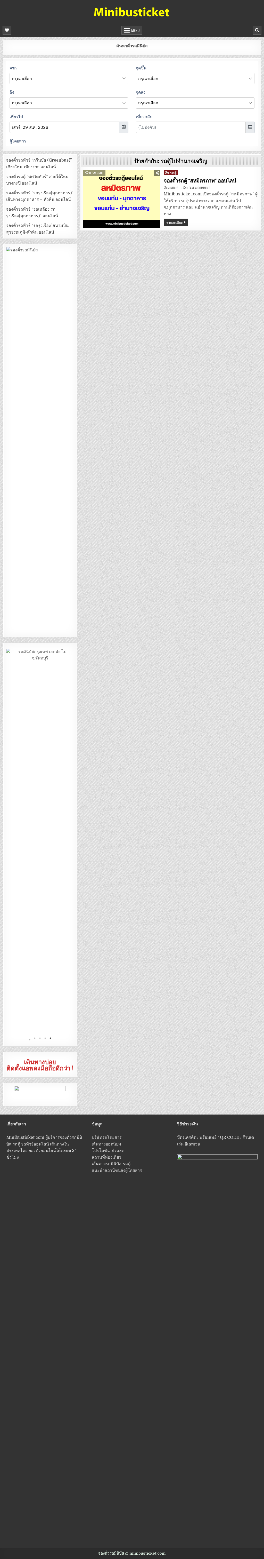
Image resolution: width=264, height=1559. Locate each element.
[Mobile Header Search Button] (257, 30)
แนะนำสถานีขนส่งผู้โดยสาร (117, 1170)
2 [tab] (34, 1039)
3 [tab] (40, 1039)
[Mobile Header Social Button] (7, 30)
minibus (173, 187)
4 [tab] (45, 1039)
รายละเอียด (174, 222)
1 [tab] (29, 1039)
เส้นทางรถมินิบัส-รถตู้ (111, 1164)
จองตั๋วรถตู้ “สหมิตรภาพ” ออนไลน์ (200, 181)
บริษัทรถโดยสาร (107, 1137)
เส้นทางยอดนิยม (106, 1144)
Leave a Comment (198, 187)
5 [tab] (50, 1039)
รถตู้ (173, 172)
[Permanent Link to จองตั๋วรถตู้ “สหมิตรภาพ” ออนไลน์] (121, 199)
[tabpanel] (40, 842)
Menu (135, 30)
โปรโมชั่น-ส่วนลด (108, 1150)
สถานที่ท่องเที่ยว (106, 1157)
